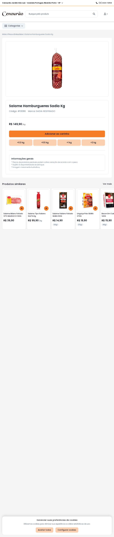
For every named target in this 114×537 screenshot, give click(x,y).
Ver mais (107, 184)
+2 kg (93, 142)
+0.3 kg (20, 142)
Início (4, 34)
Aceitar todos (44, 530)
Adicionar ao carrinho (57, 133)
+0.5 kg (45, 142)
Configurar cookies (67, 530)
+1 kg (69, 142)
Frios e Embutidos (15, 34)
